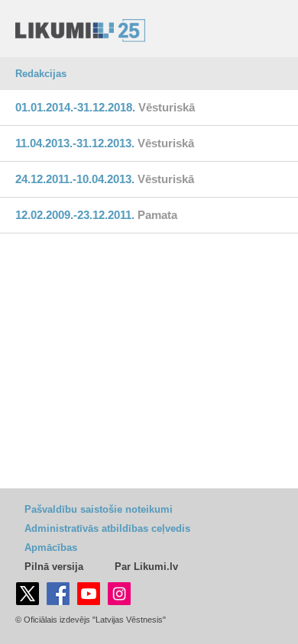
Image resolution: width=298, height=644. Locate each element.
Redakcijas (40, 73)
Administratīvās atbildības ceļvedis (107, 528)
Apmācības (50, 547)
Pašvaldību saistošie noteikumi (98, 509)
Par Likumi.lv (146, 566)
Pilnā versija (53, 566)
